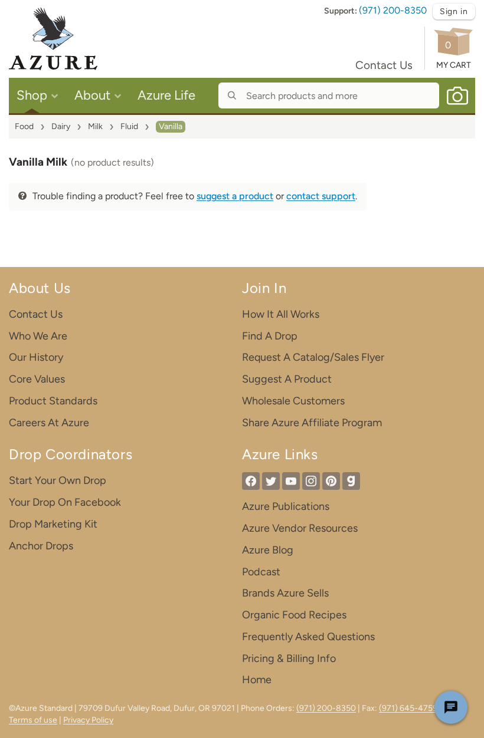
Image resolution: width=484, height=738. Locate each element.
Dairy (60, 126)
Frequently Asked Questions (308, 636)
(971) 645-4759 (408, 708)
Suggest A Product (287, 379)
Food (24, 126)
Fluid (129, 126)
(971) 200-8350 (393, 10)
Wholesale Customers (293, 400)
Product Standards (53, 400)
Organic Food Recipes (294, 614)
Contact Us (384, 65)
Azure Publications (285, 506)
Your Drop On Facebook (65, 502)
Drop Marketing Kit (53, 524)
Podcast (261, 571)
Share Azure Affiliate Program (312, 422)
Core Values (37, 379)
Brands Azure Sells (285, 593)
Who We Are (38, 336)
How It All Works (280, 314)
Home (257, 679)
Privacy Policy (88, 720)
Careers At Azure (49, 422)
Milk (95, 126)
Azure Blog (267, 549)
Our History (36, 357)
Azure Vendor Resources (300, 528)
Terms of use (33, 720)
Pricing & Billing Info (289, 658)
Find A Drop (269, 336)
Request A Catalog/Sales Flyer (313, 357)
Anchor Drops (41, 545)
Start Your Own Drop (57, 480)
